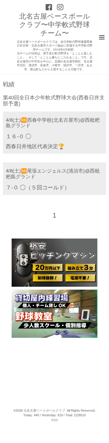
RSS (54, 420)
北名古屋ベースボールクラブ (44, 410)
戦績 (9, 84)
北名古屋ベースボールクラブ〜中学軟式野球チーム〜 (54, 24)
